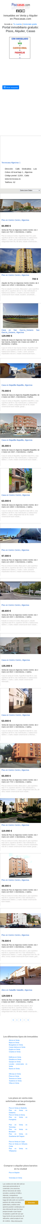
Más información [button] (16, 1221)
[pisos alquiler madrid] (20, 6)
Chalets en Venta (14, 1052)
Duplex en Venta (14, 1049)
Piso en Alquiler (14, 1172)
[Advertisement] (15, 69)
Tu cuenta (17, 24)
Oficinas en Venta (15, 1074)
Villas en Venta (14, 1083)
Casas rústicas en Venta (17, 1047)
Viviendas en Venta (15, 1178)
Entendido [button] (31, 1202)
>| (28, 1020)
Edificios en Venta (15, 1057)
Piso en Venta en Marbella (18, 1108)
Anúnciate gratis (30, 24)
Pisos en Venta (14, 1076)
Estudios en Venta (15, 1059)
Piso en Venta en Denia (17, 1115)
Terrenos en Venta (15, 1078)
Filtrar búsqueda (12, 87)
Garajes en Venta (15, 1062)
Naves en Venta (14, 1068)
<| (13, 1020)
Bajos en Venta (14, 1042)
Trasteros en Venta (15, 1081)
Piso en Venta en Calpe (17, 1141)
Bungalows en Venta (16, 1045)
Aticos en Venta (14, 1040)
